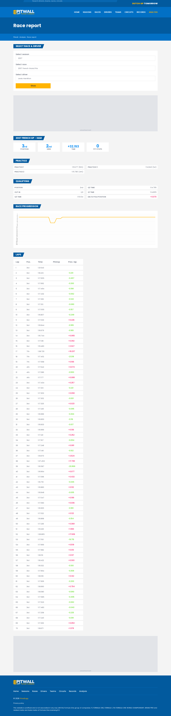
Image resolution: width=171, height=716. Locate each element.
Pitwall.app (24, 698)
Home (76, 12)
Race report (31, 37)
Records (141, 12)
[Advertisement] (87, 112)
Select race (21, 64)
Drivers (108, 12)
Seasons (87, 12)
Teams (118, 12)
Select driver (22, 74)
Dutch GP (138, 3)
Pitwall (15, 37)
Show (33, 86)
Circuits (129, 12)
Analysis (153, 12)
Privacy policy (18, 703)
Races (98, 12)
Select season (22, 54)
